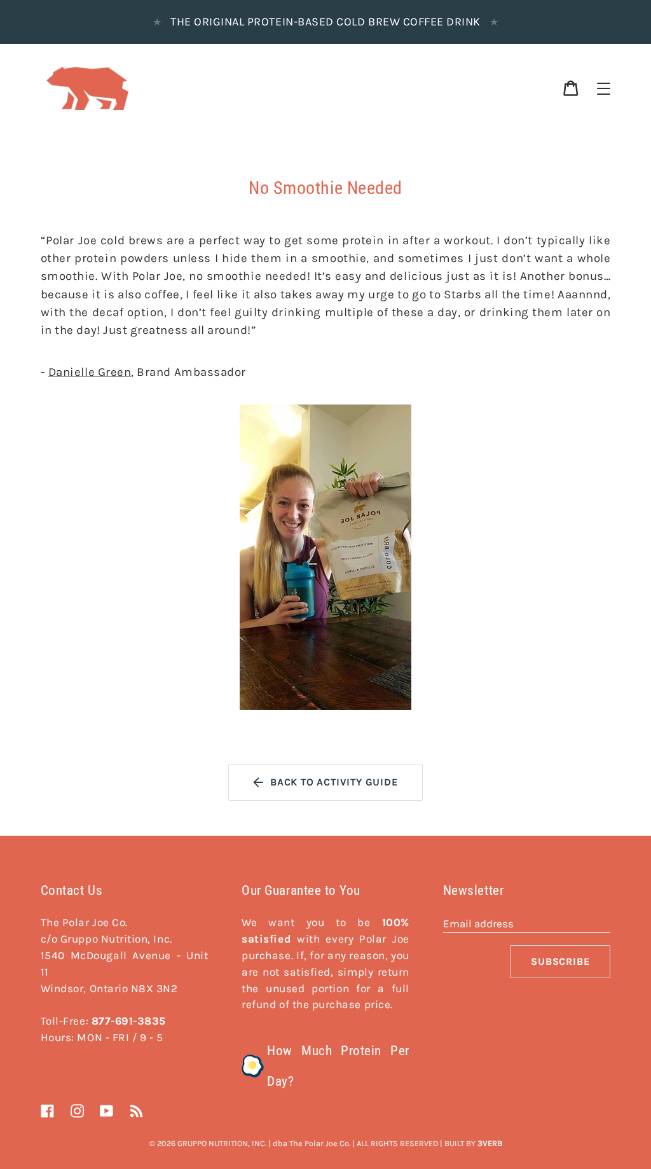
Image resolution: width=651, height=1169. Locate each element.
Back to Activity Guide (334, 782)
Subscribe (560, 961)
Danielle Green (89, 372)
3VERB (489, 1143)
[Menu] (604, 89)
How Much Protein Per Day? (338, 1065)
